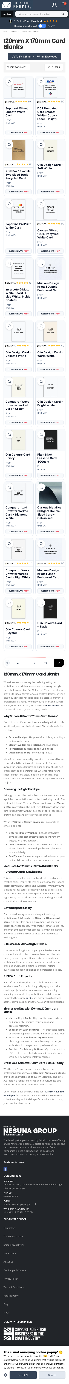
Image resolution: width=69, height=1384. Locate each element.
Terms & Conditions (14, 1287)
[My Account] (55, 5)
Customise (5, 1375)
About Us (8, 1261)
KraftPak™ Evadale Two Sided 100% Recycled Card (18, 174)
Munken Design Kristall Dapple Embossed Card (48, 286)
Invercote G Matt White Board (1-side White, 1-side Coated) (17, 295)
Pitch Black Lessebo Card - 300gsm (48, 458)
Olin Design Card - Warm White (50, 354)
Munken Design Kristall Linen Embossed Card (48, 573)
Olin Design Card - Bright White (50, 403)
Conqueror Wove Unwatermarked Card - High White (17, 573)
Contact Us (9, 1227)
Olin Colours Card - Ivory (17, 456)
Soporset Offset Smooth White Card (16, 112)
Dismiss (52, 1375)
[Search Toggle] (42, 5)
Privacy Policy (11, 1278)
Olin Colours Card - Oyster (17, 631)
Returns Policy (11, 1295)
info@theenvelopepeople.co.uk (20, 1204)
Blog (6, 1304)
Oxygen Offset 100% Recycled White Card (48, 234)
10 (45, 662)
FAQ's (7, 1312)
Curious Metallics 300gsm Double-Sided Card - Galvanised (49, 513)
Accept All (23, 1375)
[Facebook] (5, 1169)
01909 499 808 (11, 1196)
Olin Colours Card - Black (49, 624)
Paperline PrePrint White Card (18, 225)
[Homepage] (16, 5)
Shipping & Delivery (14, 1244)
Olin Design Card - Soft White (50, 166)
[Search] (63, 14)
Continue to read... (14, 1162)
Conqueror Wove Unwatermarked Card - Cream (17, 405)
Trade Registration (13, 1236)
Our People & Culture (15, 1270)
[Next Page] (59, 663)
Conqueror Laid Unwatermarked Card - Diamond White (16, 513)
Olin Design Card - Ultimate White (18, 354)
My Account (10, 1253)
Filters (55, 67)
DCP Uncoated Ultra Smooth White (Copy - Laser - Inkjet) (47, 114)
